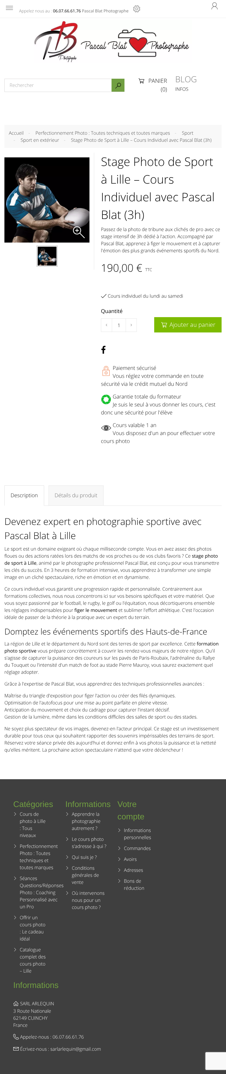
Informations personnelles (137, 834)
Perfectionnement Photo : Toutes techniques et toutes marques (39, 857)
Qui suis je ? (84, 857)
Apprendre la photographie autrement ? (86, 821)
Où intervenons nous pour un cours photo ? (88, 900)
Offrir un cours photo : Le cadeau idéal (32, 928)
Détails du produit (76, 495)
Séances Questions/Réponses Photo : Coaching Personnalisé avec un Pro (42, 892)
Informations (36, 985)
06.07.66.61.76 (67, 11)
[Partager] (103, 350)
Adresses (133, 870)
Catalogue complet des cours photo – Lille (33, 960)
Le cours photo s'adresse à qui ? (89, 842)
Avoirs (130, 859)
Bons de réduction (134, 884)
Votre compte (130, 810)
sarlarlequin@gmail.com (75, 1049)
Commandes (137, 848)
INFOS (182, 89)
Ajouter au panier (188, 325)
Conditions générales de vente (85, 875)
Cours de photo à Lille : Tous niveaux (33, 825)
